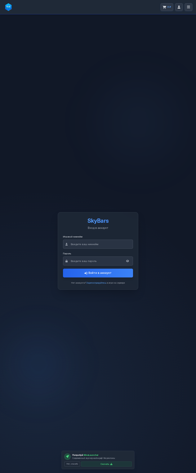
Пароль (67, 253)
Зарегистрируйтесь (96, 282)
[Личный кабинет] (179, 7)
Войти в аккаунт (100, 273)
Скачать (104, 464)
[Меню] (188, 7)
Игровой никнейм (72, 236)
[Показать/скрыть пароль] (127, 261)
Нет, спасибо (72, 464)
